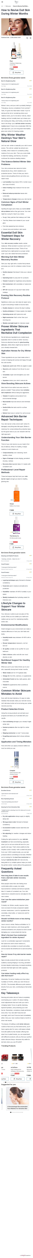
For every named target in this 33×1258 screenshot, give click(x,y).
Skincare (8, 6)
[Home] (2, 6)
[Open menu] (2, 2)
